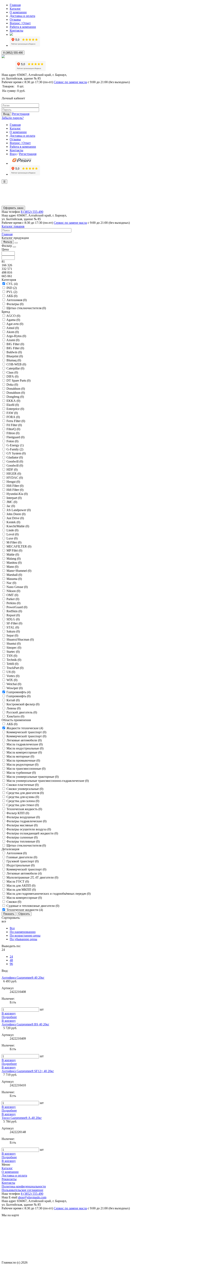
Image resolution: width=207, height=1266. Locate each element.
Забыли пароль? (13, 118)
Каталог (15, 8)
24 (11, 956)
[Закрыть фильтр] (14, 246)
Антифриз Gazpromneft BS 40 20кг (25, 1024)
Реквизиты (9, 1179)
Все (12, 928)
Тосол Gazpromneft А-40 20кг (22, 1118)
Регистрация (20, 114)
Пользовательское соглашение (22, 1190)
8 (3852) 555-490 (13, 52)
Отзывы (15, 19)
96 (11, 964)
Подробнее (9, 1017)
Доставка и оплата (22, 16)
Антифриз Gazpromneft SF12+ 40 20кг (28, 1071)
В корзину (9, 1013)
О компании (18, 12)
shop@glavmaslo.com (32, 1197)
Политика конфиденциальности (24, 1186)
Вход (6, 114)
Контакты (16, 30)
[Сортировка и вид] (16, 242)
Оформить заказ (13, 207)
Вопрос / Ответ (20, 23)
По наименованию (23, 932)
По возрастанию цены (25, 935)
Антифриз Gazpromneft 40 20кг (23, 977)
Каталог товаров (13, 226)
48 (11, 960)
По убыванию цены (23, 939)
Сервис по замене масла (70, 82)
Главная (15, 5)
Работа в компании (23, 27)
